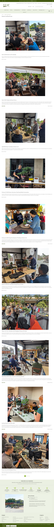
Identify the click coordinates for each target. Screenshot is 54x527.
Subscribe (24, 12)
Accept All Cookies (13, 525)
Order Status (39, 3)
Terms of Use (14, 519)
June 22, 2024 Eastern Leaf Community (9, 54)
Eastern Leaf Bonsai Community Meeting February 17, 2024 (12, 284)
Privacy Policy (14, 521)
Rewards (25, 520)
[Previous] (2, 1)
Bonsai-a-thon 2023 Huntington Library (9, 469)
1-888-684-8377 (33, 498)
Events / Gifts (46, 518)
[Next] (4, 1)
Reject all (8, 525)
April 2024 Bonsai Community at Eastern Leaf (10, 146)
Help (33, 3)
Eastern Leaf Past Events (16, 520)
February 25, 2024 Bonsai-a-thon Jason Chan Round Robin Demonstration (15, 192)
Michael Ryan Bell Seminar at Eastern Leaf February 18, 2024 (13, 376)
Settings (4, 525)
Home (2, 14)
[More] (8, 10)
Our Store (25, 3)
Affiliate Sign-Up (26, 521)
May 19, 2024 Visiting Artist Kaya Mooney (9, 100)
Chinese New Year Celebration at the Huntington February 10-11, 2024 (14, 331)
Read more (3, 243)
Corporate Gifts (26, 518)
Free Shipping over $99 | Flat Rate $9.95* (47, 3)
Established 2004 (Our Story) (20, 3)
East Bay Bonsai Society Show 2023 (8, 423)
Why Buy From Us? (29, 3)
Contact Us (35, 3)
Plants (40, 518)
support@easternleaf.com (34, 499)
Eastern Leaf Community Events (28, 519)
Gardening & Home (42, 519)
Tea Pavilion (41, 520)
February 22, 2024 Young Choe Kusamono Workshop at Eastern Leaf (14, 237)
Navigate (3, 515)
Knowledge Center (47, 519)
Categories (42, 515)
